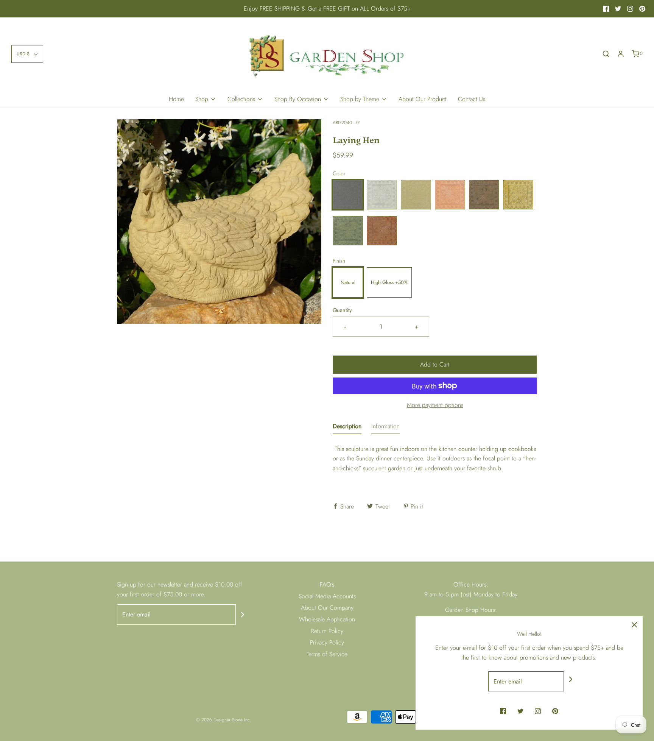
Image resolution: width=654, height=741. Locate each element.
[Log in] (620, 54)
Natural (348, 282)
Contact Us (471, 99)
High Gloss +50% (389, 282)
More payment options (435, 405)
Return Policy (327, 631)
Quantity (342, 310)
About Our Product (423, 99)
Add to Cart (435, 364)
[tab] (347, 427)
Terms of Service (327, 654)
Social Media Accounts (327, 596)
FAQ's (327, 584)
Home (176, 99)
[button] (27, 54)
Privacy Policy (327, 642)
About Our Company (327, 607)
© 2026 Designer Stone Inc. (223, 719)
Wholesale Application (327, 619)
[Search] (605, 54)
